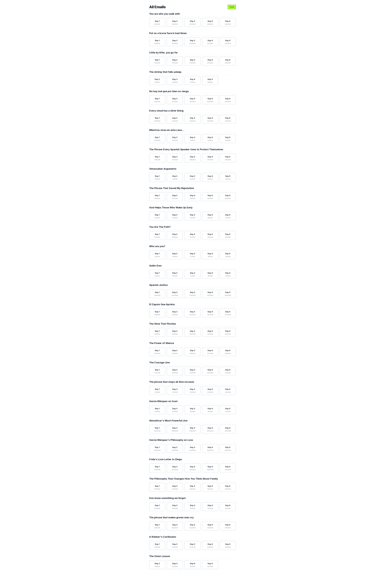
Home (231, 7)
